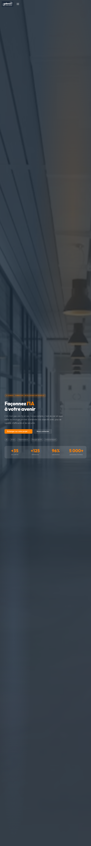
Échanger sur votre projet (18, 431)
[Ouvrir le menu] (18, 4)
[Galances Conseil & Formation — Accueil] (7, 4)
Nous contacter (43, 431)
